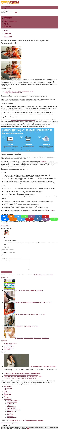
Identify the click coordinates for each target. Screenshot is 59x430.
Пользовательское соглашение (34, 420)
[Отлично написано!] (30, 221)
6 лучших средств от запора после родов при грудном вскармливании (22, 373)
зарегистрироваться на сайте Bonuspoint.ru (23, 120)
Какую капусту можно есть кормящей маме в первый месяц (20, 378)
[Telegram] (17, 216)
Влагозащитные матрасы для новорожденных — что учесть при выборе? (23, 376)
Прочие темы (7, 399)
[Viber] (31, 216)
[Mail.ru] (38, 216)
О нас (5, 8)
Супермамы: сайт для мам (17, 420)
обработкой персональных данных (43, 275)
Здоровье (6, 23)
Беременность (8, 18)
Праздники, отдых (12, 411)
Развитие (6, 24)
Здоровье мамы (8, 344)
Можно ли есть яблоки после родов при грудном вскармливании (21, 375)
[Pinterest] (45, 216)
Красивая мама (8, 392)
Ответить (6, 247)
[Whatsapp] (24, 216)
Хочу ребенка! (7, 386)
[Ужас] (3, 221)
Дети (5, 391)
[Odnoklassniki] (11, 216)
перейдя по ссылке (48, 210)
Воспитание (10, 416)
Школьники (7, 349)
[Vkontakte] (4, 216)
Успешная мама (5, 225)
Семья (8, 405)
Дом (5, 27)
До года (9, 413)
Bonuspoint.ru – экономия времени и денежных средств (19, 91)
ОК (28, 428)
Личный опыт (10, 403)
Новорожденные (8, 348)
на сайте (43, 161)
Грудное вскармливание (10, 343)
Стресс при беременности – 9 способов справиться (42, 366)
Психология (10, 414)
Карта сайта (7, 6)
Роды (5, 20)
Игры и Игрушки (11, 406)
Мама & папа (7, 26)
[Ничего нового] (14, 221)
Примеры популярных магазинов (13, 92)
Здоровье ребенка (9, 346)
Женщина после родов (10, 21)
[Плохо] (7, 221)
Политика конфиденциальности (10, 423)
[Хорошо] (21, 221)
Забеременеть (8, 17)
